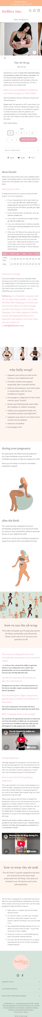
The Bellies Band (7, 811)
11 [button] (23, 58)
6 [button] (14, 58)
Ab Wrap (19, 283)
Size (22, 129)
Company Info (8, 982)
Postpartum (23, 19)
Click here (5, 288)
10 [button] (21, 58)
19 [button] (37, 58)
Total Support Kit (27, 813)
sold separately (20, 884)
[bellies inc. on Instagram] (18, 975)
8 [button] (17, 58)
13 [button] (26, 58)
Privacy (25, 1012)
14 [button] (28, 58)
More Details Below (10, 123)
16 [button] (32, 58)
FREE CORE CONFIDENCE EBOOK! (14, 996)
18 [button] (35, 58)
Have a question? (12, 150)
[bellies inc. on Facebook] (22, 975)
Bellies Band (9, 283)
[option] (21, 3)
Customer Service (9, 989)
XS (10, 133)
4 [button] (10, 58)
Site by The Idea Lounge (21, 1016)
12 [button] (25, 58)
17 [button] (33, 58)
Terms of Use (18, 1012)
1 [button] (5, 58)
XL (32, 133)
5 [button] (12, 58)
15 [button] (30, 58)
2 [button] (7, 58)
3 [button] (8, 58)
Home (16, 19)
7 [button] (16, 58)
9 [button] (19, 58)
